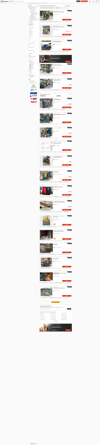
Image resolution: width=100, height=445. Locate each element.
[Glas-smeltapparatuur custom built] (46, 262)
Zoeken (79, 1)
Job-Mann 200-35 (63, 319)
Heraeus (31, 30)
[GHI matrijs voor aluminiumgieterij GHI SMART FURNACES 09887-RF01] (46, 205)
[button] (99, 1)
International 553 (53, 316)
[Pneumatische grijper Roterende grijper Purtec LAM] (46, 220)
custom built (32, 28)
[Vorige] (40, 15)
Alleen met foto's (32, 80)
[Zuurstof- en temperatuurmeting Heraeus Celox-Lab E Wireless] (46, 235)
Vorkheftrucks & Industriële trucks (33, 21)
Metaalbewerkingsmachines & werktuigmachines (33, 7)
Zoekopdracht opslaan (55, 302)
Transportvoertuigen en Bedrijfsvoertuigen (33, 17)
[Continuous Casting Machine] (46, 132)
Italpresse (31, 31)
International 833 (63, 314)
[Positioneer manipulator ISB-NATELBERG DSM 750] (46, 45)
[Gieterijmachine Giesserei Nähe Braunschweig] (46, 15)
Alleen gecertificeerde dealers (34, 82)
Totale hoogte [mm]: (31, 50)
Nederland (31, 57)
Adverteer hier (34, 443)
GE (30, 29)
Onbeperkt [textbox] (31, 60)
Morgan (31, 32)
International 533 (53, 314)
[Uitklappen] (55, 23)
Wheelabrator (32, 35)
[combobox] (33, 60)
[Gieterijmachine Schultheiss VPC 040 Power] (46, 191)
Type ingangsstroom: (31, 47)
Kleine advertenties (33, 76)
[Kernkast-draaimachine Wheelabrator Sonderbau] (46, 69)
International (42, 316)
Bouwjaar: (30, 44)
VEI (30, 34)
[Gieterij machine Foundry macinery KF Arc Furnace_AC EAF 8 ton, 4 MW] (46, 277)
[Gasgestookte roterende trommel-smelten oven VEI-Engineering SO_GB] (46, 146)
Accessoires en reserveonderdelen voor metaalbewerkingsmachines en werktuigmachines (34, 13)
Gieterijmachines (33, 8)
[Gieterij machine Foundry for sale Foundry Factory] (46, 291)
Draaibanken (33, 10)
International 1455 (42, 319)
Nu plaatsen (68, 61)
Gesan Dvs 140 (42, 313)
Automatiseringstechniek (34, 19)
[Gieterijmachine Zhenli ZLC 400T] (46, 176)
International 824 (63, 313)
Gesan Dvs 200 (42, 314)
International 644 (53, 319)
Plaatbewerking (33, 9)
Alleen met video (32, 81)
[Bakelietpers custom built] (46, 248)
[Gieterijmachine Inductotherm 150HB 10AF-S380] (46, 30)
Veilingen (31, 77)
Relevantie (67, 5)
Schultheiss (31, 33)
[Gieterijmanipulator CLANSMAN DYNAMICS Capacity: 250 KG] (46, 118)
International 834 (63, 316)
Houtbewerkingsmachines (34, 18)
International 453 (53, 313)
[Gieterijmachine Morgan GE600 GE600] (46, 103)
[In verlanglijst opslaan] (70, 12)
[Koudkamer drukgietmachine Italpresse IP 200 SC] (46, 84)
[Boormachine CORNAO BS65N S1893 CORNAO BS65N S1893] (46, 161)
